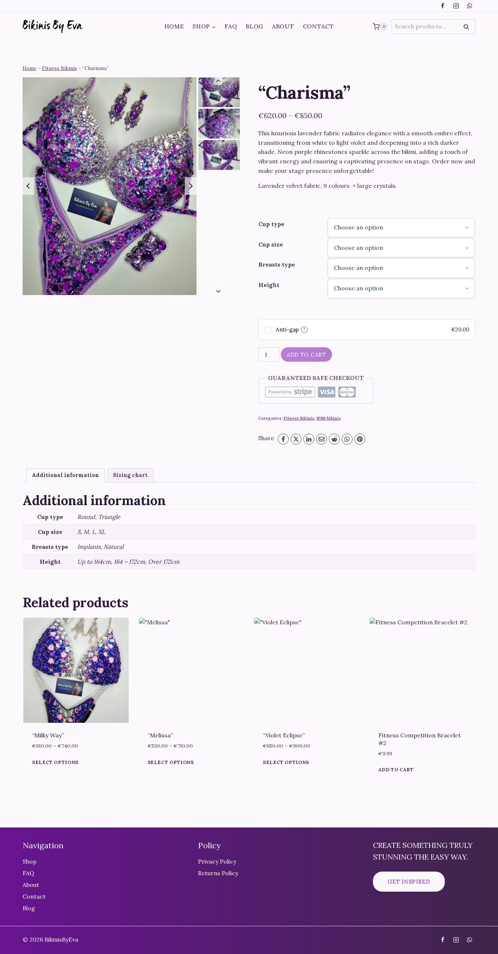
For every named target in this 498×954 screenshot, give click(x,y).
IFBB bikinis (328, 418)
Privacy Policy (217, 861)
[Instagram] (456, 6)
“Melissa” (160, 735)
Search (468, 26)
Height (268, 284)
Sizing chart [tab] (130, 475)
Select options (55, 762)
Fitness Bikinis (59, 68)
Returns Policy (218, 873)
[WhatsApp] (469, 6)
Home (174, 26)
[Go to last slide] (28, 186)
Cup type (271, 224)
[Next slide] (191, 186)
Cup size (270, 244)
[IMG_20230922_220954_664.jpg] (110, 186)
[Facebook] (442, 6)
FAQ (231, 26)
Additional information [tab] (65, 475)
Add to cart (306, 354)
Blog (254, 26)
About (283, 26)
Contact (318, 26)
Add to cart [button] (396, 770)
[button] (219, 92)
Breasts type (276, 264)
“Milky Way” (48, 735)
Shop (29, 861)
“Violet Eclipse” (284, 735)
